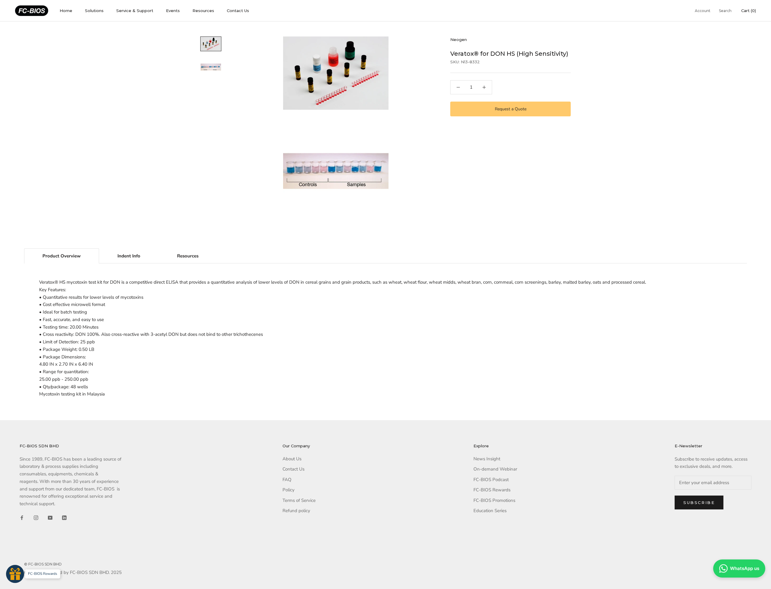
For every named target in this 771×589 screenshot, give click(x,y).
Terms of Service (299, 500)
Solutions (94, 10)
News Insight (486, 459)
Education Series (490, 511)
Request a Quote (510, 109)
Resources (203, 10)
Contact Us (238, 10)
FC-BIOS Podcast (491, 480)
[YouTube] (50, 517)
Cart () (748, 10)
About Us (291, 459)
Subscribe (699, 502)
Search (725, 10)
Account (702, 10)
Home (66, 10)
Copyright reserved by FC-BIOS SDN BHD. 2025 (73, 572)
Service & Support (134, 10)
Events (173, 10)
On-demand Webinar (495, 469)
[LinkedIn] (64, 517)
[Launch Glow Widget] (15, 574)
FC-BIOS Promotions (494, 500)
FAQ (287, 480)
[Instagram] (36, 517)
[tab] (61, 255)
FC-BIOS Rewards (491, 490)
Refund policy (296, 511)
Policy (288, 490)
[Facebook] (22, 517)
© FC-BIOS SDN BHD (43, 564)
